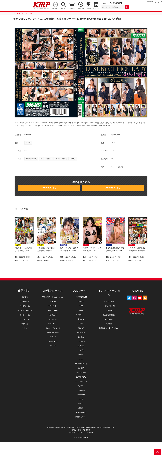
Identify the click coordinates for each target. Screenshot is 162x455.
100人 (81, 399)
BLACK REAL (81, 377)
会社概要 (109, 310)
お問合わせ (109, 319)
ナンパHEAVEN (81, 381)
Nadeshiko (81, 395)
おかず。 (81, 386)
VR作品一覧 (24, 301)
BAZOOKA (81, 332)
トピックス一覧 (109, 306)
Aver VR (53, 346)
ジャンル (63, 8)
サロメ (80, 355)
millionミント (81, 315)
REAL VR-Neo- (53, 332)
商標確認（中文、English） (109, 328)
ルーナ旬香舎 (81, 412)
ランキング (72, 8)
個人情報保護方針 (109, 315)
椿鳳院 (80, 408)
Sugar (81, 310)
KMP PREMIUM (81, 297)
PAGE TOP (157, 452)
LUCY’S (81, 346)
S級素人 (18, 245)
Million (86, 245)
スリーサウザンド (81, 364)
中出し (73, 159)
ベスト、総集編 (61, 159)
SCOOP (109, 245)
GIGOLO (81, 403)
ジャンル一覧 (25, 315)
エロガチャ (81, 341)
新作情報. (55, 8)
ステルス (53, 337)
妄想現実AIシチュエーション (53, 297)
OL (41, 159)
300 (81, 359)
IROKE (81, 306)
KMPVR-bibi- (53, 310)
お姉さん (49, 159)
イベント (96, 8)
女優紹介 (88, 8)
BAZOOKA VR (53, 324)
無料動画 (81, 8)
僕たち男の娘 (81, 372)
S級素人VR (53, 315)
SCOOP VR (53, 319)
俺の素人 (81, 368)
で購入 (49, 187)
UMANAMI (81, 390)
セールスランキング (24, 310)
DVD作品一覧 (25, 306)
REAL (81, 324)
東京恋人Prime (80, 417)
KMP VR (53, 301)
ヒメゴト (81, 350)
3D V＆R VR (52, 341)
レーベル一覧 (25, 319)
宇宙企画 (63, 245)
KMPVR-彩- (52, 306)
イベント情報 (109, 301)
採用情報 (109, 324)
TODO (28, 143)
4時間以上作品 (31, 159)
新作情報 (25, 297)
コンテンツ (25, 328)
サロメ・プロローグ (52, 328)
